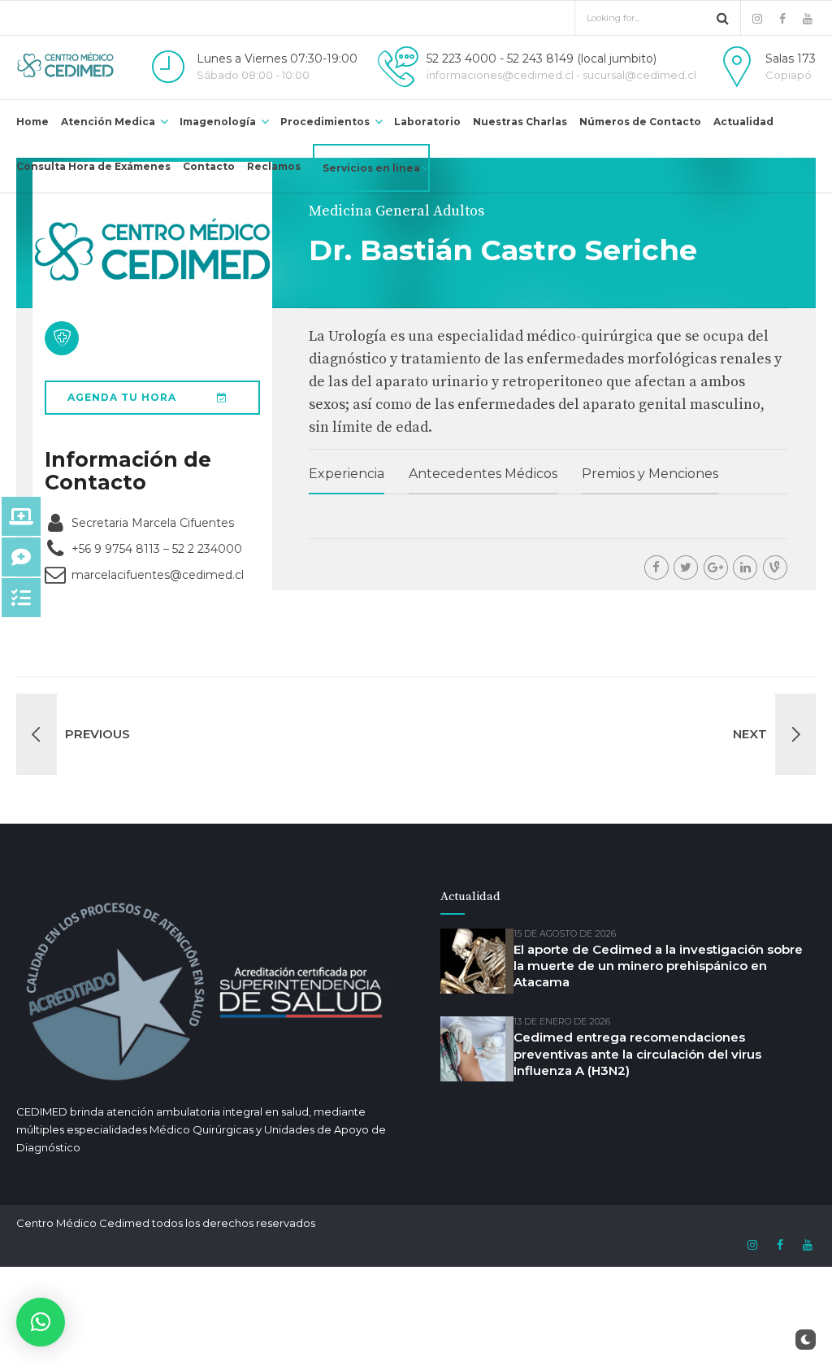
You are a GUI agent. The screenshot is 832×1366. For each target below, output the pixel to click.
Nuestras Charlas (520, 121)
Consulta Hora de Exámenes (93, 166)
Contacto (209, 166)
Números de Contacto (640, 121)
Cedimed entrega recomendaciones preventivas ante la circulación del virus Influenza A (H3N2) (637, 1053)
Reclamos (274, 166)
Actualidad (743, 121)
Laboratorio (427, 121)
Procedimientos (325, 121)
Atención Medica (108, 121)
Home (32, 121)
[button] (40, 1322)
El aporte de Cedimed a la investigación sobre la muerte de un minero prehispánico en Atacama (658, 966)
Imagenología (218, 121)
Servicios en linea (371, 168)
